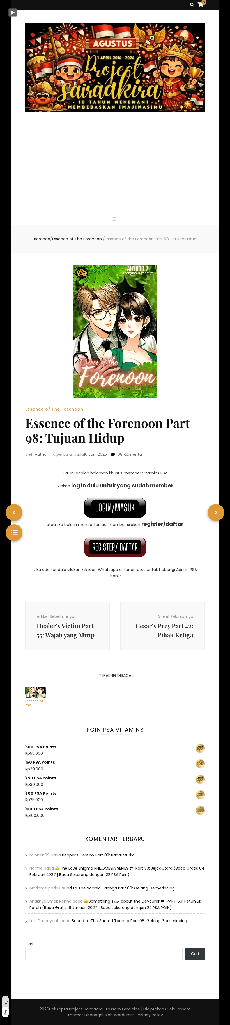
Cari (29, 944)
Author (41, 454)
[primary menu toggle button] (114, 219)
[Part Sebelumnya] (14, 512)
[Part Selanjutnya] (216, 512)
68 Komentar (130, 454)
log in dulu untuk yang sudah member (122, 485)
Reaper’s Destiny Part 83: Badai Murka (98, 855)
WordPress (124, 1015)
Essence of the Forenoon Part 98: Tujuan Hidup (34, 703)
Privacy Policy (150, 1015)
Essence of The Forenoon (54, 409)
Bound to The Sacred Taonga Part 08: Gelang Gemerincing (117, 888)
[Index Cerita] (14, 532)
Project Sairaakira (86, 1009)
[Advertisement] (115, 171)
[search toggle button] (192, 5)
